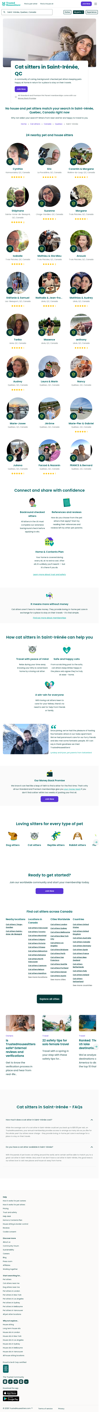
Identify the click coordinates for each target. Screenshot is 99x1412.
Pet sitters (7, 1279)
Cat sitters (35, 124)
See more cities (58, 979)
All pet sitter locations (12, 1314)
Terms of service (45, 1408)
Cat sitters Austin (58, 976)
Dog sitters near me (11, 1287)
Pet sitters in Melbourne (13, 1306)
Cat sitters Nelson (36, 969)
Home (24, 124)
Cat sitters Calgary (36, 939)
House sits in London (11, 1332)
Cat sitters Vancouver (38, 928)
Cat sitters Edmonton (37, 951)
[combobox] (26, 12)
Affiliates (6, 1265)
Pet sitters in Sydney (11, 1302)
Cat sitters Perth (57, 953)
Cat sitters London (58, 924)
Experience (92, 12)
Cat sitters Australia (82, 938)
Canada (47, 124)
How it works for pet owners (14, 1201)
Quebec (59, 124)
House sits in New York (12, 1336)
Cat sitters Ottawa (36, 947)
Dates (67, 12)
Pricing (5, 1208)
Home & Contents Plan (12, 1220)
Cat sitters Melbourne (60, 932)
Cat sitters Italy (80, 971)
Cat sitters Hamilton (37, 973)
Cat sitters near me (11, 1283)
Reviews (6, 1228)
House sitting (8, 1324)
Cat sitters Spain (80, 949)
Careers (6, 1253)
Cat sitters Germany (82, 946)
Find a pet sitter (30, 4)
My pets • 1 (78, 12)
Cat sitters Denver (58, 972)
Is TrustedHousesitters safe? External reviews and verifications (20, 1048)
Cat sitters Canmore (37, 965)
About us (6, 1242)
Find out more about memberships (49, 617)
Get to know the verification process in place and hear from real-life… (19, 1068)
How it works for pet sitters (14, 1204)
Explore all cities (49, 999)
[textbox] (26, 12)
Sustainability (8, 1250)
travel (45, 1035)
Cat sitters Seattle (58, 964)
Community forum (11, 1246)
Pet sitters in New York (12, 1295)
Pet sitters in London (11, 1291)
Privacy (61, 1408)
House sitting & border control (15, 1224)
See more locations (37, 977)
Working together (10, 1269)
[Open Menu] (95, 4)
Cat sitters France (81, 953)
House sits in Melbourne (13, 1348)
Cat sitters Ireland (81, 975)
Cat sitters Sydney (58, 928)
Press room (7, 1261)
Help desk (7, 1216)
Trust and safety (10, 1212)
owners (9, 1035)
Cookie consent (9, 1232)
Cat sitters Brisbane (59, 949)
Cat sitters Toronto (37, 931)
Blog (4, 1257)
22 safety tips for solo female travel (55, 1042)
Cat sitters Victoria (36, 943)
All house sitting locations (13, 1355)
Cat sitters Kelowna (37, 955)
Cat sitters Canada (81, 942)
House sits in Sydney (11, 1344)
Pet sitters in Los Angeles (13, 1299)
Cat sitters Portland (59, 968)
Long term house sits (12, 1328)
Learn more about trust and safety (49, 574)
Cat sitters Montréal (37, 935)
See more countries (82, 985)
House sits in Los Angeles (13, 1340)
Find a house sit (46, 4)
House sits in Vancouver (13, 1351)
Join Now (86, 4)
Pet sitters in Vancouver (13, 1310)
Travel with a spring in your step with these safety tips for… (55, 1054)
